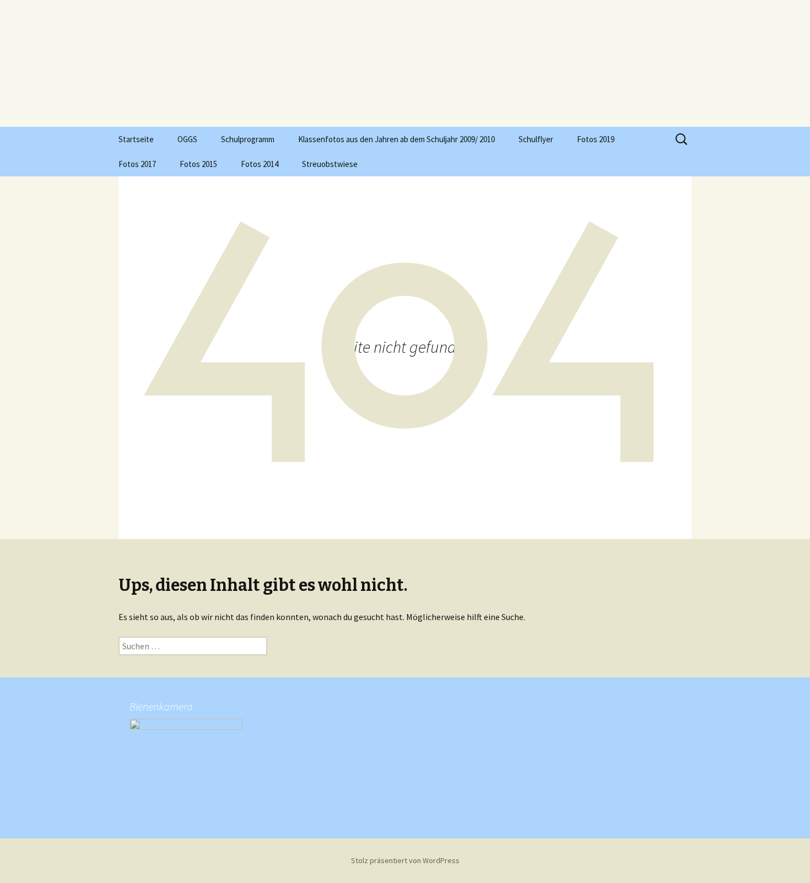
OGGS (187, 139)
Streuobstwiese (330, 164)
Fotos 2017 (137, 164)
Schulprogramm (247, 139)
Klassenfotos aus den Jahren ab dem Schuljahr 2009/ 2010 (396, 139)
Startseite (136, 139)
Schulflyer (536, 139)
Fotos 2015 (198, 164)
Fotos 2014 (259, 164)
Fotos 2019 (595, 139)
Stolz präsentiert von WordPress (405, 860)
